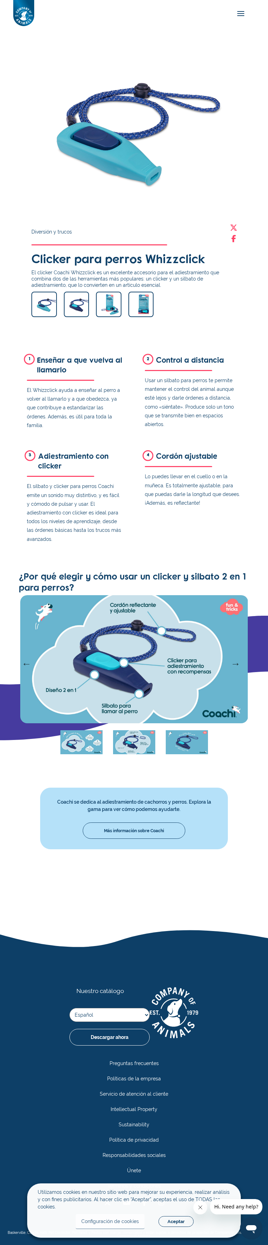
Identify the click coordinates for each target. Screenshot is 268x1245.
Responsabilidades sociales (134, 1155)
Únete (134, 1170)
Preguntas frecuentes (134, 1063)
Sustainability (134, 1124)
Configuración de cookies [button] (110, 1221)
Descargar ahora (109, 1037)
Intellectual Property (134, 1109)
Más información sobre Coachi (134, 830)
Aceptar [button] (176, 1221)
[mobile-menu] (239, 13)
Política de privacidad (134, 1139)
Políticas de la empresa (134, 1078)
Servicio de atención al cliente (134, 1094)
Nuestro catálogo (100, 990)
